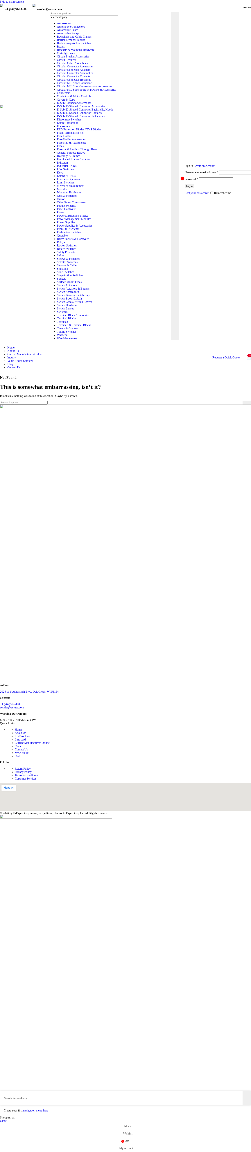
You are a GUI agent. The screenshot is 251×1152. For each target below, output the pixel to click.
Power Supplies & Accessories (74, 225)
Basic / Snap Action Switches (74, 43)
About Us (20, 732)
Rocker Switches (67, 245)
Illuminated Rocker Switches (73, 159)
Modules (62, 189)
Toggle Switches (66, 331)
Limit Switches (65, 182)
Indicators (62, 162)
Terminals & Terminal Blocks (74, 325)
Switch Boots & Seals (69, 298)
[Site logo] (23, 248)
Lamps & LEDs (66, 175)
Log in (189, 186)
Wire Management (67, 338)
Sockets (61, 278)
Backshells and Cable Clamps (74, 36)
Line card (20, 739)
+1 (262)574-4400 (10, 704)
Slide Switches (65, 272)
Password (191, 179)
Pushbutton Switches (69, 232)
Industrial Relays (66, 165)
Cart (17, 756)
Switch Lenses (65, 308)
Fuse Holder (64, 136)
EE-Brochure (22, 736)
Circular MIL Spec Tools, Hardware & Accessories (86, 89)
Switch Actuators (67, 285)
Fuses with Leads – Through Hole (77, 149)
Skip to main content (12, 1)
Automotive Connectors (71, 26)
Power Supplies (66, 222)
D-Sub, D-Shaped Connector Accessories (81, 106)
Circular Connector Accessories (75, 66)
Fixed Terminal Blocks (70, 132)
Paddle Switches (66, 205)
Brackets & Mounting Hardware (75, 49)
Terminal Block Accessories (73, 315)
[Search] (175, 176)
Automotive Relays (68, 33)
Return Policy (23, 768)
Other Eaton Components (72, 202)
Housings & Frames (68, 155)
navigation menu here (35, 1110)
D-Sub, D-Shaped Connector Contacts (79, 112)
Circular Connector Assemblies (75, 73)
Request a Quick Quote (226, 357)
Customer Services (25, 778)
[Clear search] (168, 176)
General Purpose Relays (71, 152)
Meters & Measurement (70, 185)
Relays (61, 242)
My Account (22, 752)
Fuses (60, 146)
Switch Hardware (67, 305)
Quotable (62, 235)
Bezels (61, 46)
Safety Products (66, 252)
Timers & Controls (67, 328)
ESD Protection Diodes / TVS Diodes (79, 129)
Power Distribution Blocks (72, 215)
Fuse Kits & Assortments (71, 142)
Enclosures (63, 126)
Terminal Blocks (66, 318)
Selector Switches (67, 262)
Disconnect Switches (69, 119)
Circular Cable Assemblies (72, 63)
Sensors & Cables (67, 265)
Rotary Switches (66, 248)
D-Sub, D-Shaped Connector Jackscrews (81, 116)
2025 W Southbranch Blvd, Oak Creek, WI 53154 (29, 691)
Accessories (64, 23)
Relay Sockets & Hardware (73, 238)
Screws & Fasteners (68, 258)
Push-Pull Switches (68, 228)
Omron (61, 199)
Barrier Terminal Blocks (71, 39)
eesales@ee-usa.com (12, 707)
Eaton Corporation (67, 122)
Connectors (63, 92)
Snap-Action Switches (70, 275)
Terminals (62, 321)
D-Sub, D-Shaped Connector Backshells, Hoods (85, 109)
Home (18, 729)
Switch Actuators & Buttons (73, 288)
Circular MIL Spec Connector (74, 83)
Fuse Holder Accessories (71, 139)
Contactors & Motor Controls (74, 96)
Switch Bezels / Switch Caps (73, 295)
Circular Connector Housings (74, 79)
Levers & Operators (68, 179)
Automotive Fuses (67, 29)
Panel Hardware (66, 209)
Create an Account (204, 165)
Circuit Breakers (66, 59)
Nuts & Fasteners (67, 195)
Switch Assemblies (68, 291)
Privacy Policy (23, 771)
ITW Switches (65, 169)
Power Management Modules (74, 218)
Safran (60, 255)
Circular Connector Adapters (73, 69)
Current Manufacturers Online (32, 742)
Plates (60, 212)
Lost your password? (197, 193)
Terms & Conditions (26, 775)
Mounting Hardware (69, 192)
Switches (62, 311)
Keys (60, 172)
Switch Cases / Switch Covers (74, 301)
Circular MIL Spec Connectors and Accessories (84, 86)
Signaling (62, 268)
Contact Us (21, 749)
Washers (62, 335)
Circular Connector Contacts (73, 76)
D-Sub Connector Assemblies (74, 102)
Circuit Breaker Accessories (73, 56)
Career (18, 746)
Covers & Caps (66, 99)
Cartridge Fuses (66, 53)
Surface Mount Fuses (69, 281)
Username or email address (201, 172)
